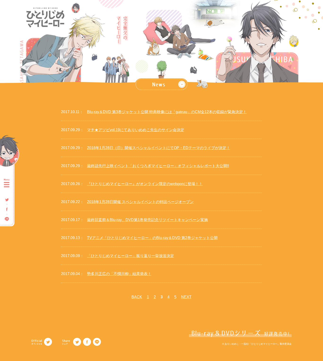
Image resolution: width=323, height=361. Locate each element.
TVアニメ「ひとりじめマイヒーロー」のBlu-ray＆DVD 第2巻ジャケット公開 (152, 238)
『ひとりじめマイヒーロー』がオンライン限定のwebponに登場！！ (145, 184)
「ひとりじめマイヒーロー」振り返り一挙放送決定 (130, 256)
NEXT (186, 297)
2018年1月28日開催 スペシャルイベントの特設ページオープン (140, 202)
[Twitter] (48, 342)
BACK (136, 297)
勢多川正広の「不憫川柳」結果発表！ (119, 274)
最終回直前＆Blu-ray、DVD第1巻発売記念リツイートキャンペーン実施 (147, 220)
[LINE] (97, 342)
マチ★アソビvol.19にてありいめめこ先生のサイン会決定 (135, 130)
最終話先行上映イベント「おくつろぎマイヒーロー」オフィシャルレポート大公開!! (158, 166)
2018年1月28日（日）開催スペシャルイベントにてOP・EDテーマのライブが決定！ (158, 148)
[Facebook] (87, 342)
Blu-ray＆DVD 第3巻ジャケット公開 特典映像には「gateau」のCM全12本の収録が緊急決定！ (167, 112)
